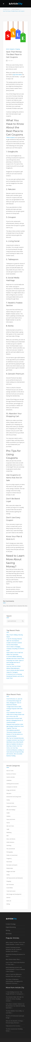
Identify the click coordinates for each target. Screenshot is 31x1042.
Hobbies (8, 816)
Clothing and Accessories (12, 783)
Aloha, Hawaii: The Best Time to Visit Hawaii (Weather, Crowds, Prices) (15, 943)
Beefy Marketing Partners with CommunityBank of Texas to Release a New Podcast (15, 969)
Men (7, 835)
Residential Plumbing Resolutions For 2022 (15, 955)
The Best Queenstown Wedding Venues (14, 1030)
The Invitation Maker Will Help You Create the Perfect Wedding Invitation (15, 999)
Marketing (8, 832)
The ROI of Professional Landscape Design (15, 1016)
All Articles (9, 933)
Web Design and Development (13, 894)
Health (8, 813)
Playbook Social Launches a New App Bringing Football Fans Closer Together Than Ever (15, 726)
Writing (8, 904)
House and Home (10, 819)
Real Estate (9, 861)
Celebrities (9, 780)
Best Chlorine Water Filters (13, 959)
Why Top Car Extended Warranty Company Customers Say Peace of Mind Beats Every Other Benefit (15, 740)
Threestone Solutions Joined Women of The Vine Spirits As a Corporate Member (14, 734)
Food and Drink (10, 803)
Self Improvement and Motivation (14, 878)
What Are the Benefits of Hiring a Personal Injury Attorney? (14, 1021)
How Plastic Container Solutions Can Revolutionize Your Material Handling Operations (15, 1005)
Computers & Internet (11, 787)
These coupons (10, 137)
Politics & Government (11, 855)
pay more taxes (17, 74)
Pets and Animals (10, 848)
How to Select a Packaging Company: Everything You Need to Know (15, 648)
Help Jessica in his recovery (13, 1026)
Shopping (17, 49)
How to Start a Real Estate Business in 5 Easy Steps (15, 963)
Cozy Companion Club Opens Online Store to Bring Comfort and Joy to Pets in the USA (15, 714)
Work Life (8, 900)
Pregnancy (9, 858)
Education (8, 793)
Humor (8, 822)
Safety (8, 874)
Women (8, 897)
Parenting (8, 845)
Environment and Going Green (13, 796)
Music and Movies (10, 839)
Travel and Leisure (10, 891)
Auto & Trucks (9, 770)
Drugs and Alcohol (10, 790)
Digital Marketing (11, 927)
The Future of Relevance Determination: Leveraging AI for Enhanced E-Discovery (14, 981)
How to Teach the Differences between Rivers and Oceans (14, 975)
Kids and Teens (10, 826)
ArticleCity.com (6, 9)
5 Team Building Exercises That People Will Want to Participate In (15, 993)
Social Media (9, 887)
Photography (9, 852)
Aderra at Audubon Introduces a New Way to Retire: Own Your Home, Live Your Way (14, 746)
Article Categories (15, 9)
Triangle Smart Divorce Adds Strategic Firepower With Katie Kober (14, 708)
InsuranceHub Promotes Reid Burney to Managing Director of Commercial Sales (14, 720)
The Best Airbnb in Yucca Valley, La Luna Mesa (15, 1011)
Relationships (9, 868)
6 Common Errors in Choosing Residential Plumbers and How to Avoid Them (15, 676)
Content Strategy (10, 924)
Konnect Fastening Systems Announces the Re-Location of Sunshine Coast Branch (13, 949)
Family (8, 800)
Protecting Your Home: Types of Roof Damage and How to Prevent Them (14, 662)
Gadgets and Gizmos (11, 806)
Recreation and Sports (11, 865)
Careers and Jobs (10, 777)
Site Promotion (10, 884)
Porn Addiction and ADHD (13, 730)
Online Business (10, 842)
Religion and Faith (10, 871)
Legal (7, 829)
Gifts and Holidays (10, 809)
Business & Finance (11, 774)
